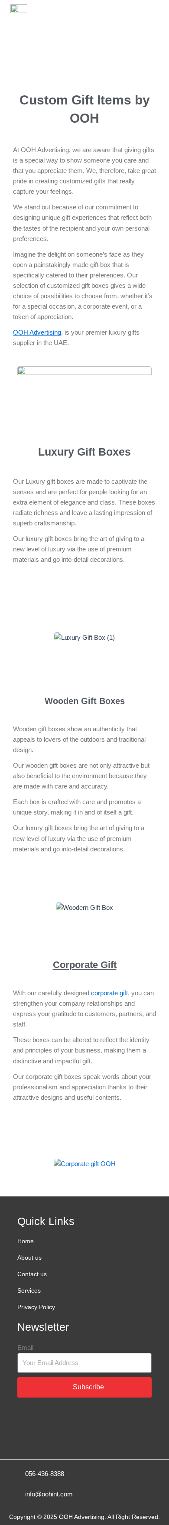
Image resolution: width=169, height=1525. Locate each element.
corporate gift (109, 993)
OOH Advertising (37, 332)
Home (25, 1241)
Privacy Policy (36, 1306)
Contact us (32, 1274)
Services (29, 1290)
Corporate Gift (85, 964)
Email (25, 1347)
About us (29, 1257)
